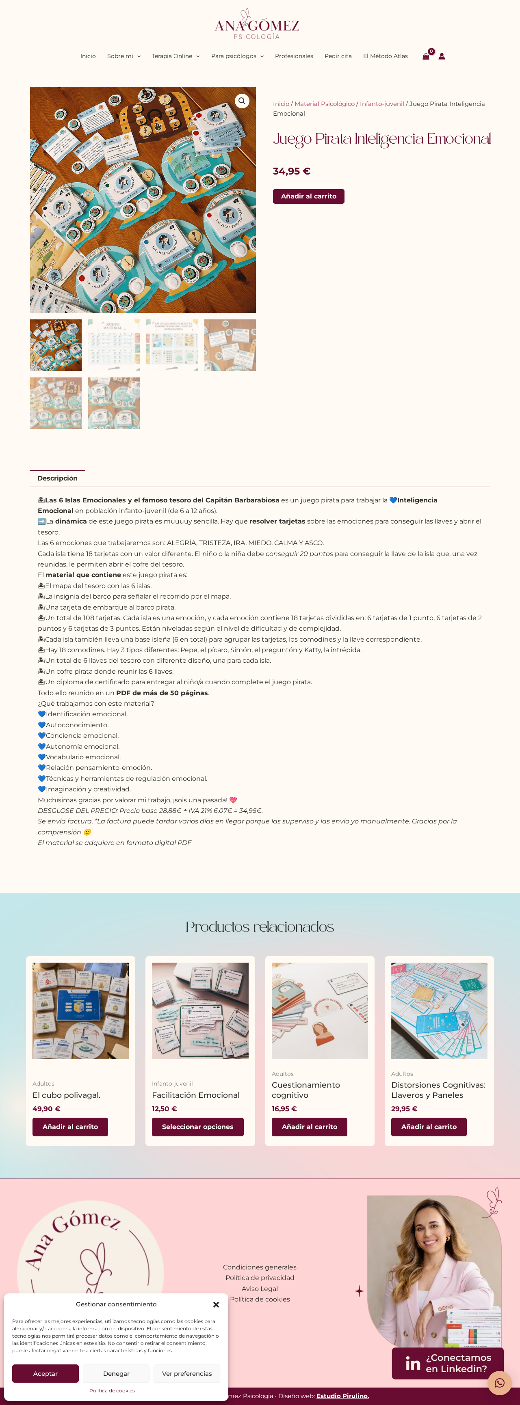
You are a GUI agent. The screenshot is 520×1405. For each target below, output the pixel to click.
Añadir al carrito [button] (70, 1127)
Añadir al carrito (308, 196)
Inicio (281, 104)
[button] (216, 1305)
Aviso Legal (260, 1289)
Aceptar (45, 1373)
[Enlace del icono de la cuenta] (441, 56)
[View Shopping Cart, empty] (426, 56)
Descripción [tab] (57, 478)
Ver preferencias (187, 1373)
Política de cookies (112, 1391)
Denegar (116, 1373)
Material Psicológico (325, 104)
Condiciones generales (260, 1267)
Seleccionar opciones (198, 1127)
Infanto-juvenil (382, 104)
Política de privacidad (260, 1278)
